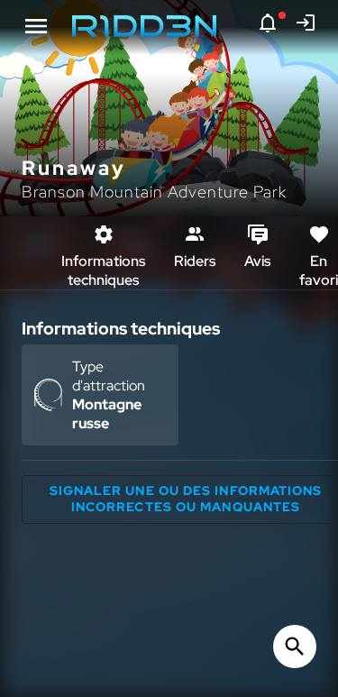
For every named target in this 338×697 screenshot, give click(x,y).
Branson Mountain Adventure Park (154, 191)
